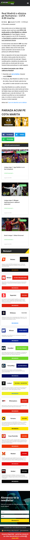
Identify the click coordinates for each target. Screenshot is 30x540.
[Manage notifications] (26, 536)
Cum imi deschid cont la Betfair (17, 102)
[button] (27, 3)
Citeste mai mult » (9, 173)
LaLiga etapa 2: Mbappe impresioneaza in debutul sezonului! (12, 202)
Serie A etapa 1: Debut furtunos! (14, 235)
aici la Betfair (16, 74)
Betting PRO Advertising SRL (15, 532)
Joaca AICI (15, 538)
